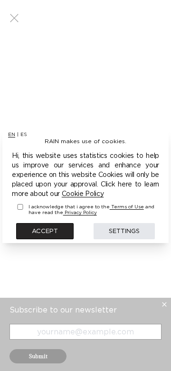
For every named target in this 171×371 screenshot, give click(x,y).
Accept (45, 230)
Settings (124, 230)
